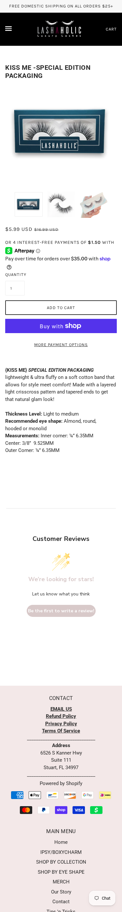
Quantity (15, 274)
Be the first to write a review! (61, 611)
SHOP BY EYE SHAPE (61, 872)
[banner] (59, 28)
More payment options (61, 344)
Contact (61, 902)
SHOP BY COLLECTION (61, 862)
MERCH (61, 882)
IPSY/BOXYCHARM (61, 852)
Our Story (61, 892)
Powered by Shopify (61, 783)
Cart (111, 29)
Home (61, 842)
